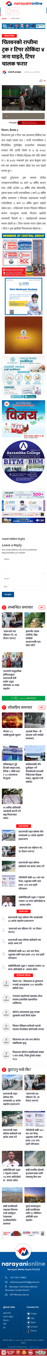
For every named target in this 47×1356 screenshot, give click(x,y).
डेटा (4, 1327)
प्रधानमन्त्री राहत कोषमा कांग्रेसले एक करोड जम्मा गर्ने (31, 865)
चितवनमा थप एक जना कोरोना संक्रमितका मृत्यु (26, 1041)
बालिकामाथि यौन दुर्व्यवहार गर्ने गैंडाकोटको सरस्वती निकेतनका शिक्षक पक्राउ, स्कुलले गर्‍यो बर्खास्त (34, 773)
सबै (41, 607)
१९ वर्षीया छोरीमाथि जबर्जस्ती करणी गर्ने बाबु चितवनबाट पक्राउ (12, 813)
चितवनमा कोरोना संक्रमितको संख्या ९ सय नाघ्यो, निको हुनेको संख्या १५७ (28, 1055)
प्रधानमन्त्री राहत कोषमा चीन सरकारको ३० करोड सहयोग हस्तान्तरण (31, 835)
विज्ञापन (6, 1320)
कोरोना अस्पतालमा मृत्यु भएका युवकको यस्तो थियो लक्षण (26, 1014)
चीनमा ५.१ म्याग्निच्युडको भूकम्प (12, 733)
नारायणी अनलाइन (14, 72)
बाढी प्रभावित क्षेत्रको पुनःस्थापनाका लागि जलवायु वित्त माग (35, 1173)
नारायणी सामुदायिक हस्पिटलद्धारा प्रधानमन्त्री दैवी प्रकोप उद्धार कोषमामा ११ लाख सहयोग (12, 680)
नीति (4, 1324)
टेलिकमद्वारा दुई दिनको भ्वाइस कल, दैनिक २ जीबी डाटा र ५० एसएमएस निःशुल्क (11, 771)
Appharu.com (34, 1347)
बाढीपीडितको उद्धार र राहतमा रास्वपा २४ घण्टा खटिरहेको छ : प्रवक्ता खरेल (32, 901)
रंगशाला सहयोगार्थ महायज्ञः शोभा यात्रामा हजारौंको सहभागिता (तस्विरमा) (27, 999)
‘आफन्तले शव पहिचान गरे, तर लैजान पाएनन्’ (10, 635)
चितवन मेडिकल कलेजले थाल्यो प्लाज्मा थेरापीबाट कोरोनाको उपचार (28, 1027)
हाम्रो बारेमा (7, 1313)
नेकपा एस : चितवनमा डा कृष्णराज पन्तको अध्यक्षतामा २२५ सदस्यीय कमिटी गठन (28, 984)
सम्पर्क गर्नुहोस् (8, 1317)
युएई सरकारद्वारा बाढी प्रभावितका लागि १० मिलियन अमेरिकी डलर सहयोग (33, 1213)
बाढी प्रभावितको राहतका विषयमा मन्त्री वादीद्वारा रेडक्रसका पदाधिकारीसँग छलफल (10, 1215)
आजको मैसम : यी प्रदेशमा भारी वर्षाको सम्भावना (34, 735)
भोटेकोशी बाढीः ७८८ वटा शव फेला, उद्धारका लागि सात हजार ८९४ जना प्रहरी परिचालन (31, 883)
